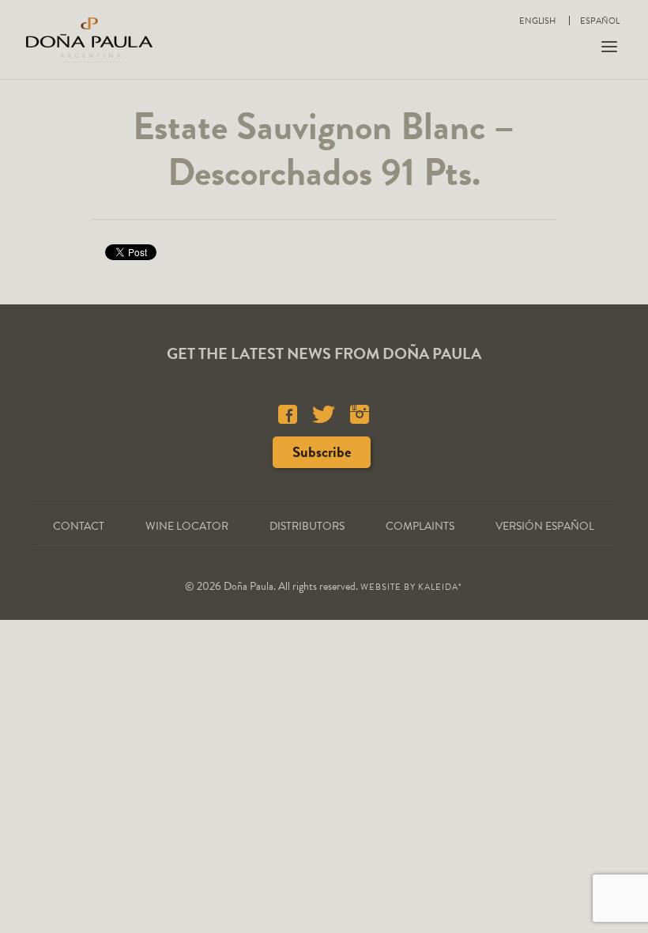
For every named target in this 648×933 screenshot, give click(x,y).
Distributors (307, 526)
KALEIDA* (440, 587)
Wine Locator (186, 526)
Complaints (420, 526)
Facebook (287, 414)
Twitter (323, 414)
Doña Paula (89, 39)
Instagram (359, 414)
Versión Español (544, 526)
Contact (78, 526)
